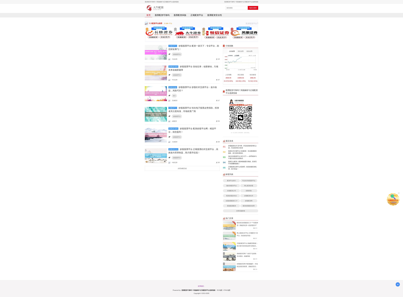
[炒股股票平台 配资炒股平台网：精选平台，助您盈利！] (156, 135)
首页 (148, 15)
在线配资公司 (231, 191)
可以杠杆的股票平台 (248, 181)
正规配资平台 (196, 15)
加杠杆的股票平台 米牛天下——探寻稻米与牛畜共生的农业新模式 (242, 157)
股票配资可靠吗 (162, 15)
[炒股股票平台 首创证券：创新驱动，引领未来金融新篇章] (156, 73)
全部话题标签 (240, 211)
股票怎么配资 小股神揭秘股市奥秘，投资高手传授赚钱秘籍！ (242, 162)
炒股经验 (249, 191)
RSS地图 (219, 290)
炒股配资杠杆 (248, 196)
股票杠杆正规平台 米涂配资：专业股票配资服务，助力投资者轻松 (242, 152)
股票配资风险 (180, 15)
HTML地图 (226, 290)
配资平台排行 (231, 181)
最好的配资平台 (231, 186)
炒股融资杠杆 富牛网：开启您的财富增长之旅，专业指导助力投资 (242, 147)
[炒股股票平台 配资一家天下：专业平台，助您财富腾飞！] (156, 52)
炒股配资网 (248, 201)
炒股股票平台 (177, 54)
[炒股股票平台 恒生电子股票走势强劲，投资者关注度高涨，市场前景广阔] (156, 114)
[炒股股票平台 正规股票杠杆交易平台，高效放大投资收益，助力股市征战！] (156, 156)
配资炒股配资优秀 (249, 206)
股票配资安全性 (214, 15)
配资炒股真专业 (231, 196)
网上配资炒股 (248, 186)
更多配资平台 (251, 23)
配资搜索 (254, 8)
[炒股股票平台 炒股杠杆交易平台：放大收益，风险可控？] (156, 94)
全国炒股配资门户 (231, 201)
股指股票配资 (231, 206)
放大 (174, 96)
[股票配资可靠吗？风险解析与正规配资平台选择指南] (155, 8)
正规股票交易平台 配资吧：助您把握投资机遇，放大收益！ (242, 168)
